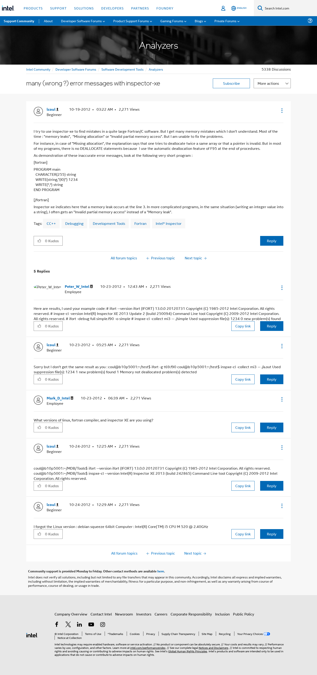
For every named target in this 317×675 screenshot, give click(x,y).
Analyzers (156, 69)
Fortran (140, 223)
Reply (271, 240)
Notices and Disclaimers (213, 647)
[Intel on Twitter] (68, 625)
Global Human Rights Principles (187, 651)
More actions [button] (268, 83)
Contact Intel (101, 614)
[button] (281, 110)
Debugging (74, 223)
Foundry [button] (165, 8)
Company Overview (71, 614)
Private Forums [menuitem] (225, 20)
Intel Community (38, 69)
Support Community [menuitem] (19, 20)
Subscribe (231, 83)
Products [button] (33, 8)
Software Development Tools (122, 69)
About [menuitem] (48, 20)
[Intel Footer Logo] (32, 634)
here (160, 571)
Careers (161, 614)
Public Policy (243, 614)
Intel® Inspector (168, 223)
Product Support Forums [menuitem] (131, 20)
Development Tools (109, 223)
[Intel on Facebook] (57, 625)
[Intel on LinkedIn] (80, 625)
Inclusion (222, 614)
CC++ (51, 223)
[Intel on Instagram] (103, 625)
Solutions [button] (84, 8)
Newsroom (124, 614)
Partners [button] (140, 8)
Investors (143, 614)
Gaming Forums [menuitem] (171, 20)
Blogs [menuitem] (199, 20)
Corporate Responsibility (191, 614)
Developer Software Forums (75, 69)
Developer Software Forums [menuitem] (81, 20)
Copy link (243, 326)
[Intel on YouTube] (91, 625)
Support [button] (58, 8)
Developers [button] (112, 8)
